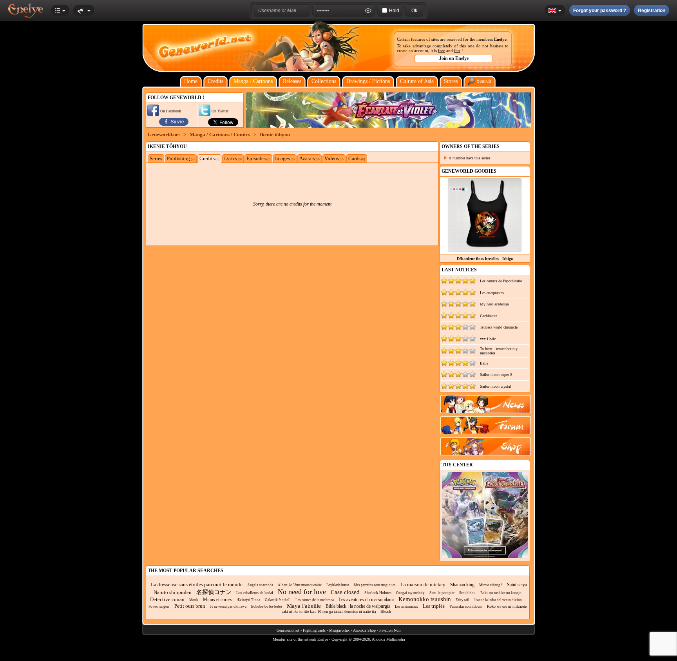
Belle (484, 363)
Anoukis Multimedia (388, 639)
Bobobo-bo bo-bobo (266, 607)
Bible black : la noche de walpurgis (358, 606)
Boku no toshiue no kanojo (500, 593)
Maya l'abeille (304, 606)
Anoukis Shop (364, 630)
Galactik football (278, 600)
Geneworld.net (164, 134)
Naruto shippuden (173, 592)
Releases (292, 81)
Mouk (193, 600)
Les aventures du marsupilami (366, 599)
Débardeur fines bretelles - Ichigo (485, 258)
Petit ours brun (189, 606)
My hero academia (494, 304)
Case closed (345, 592)
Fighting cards (314, 630)
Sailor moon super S (496, 374)
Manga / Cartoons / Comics (220, 134)
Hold (394, 10)
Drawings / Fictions (368, 81)
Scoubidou (467, 593)
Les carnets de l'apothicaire (501, 281)
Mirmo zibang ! (490, 585)
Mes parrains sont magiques (375, 585)
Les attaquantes (492, 293)
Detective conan (167, 599)
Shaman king (462, 584)
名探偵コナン (214, 592)
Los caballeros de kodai (254, 593)
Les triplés (434, 606)
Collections (323, 81)
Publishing (181, 158)
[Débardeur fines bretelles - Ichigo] (484, 250)
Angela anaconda (260, 585)
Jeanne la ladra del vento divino (498, 600)
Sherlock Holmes (377, 593)
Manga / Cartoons (253, 81)
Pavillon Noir (390, 630)
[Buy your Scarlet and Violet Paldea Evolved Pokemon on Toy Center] (485, 556)
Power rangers (159, 607)
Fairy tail (462, 600)
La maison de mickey (422, 584)
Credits (215, 81)
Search (483, 81)
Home (190, 81)
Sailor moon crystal (495, 386)
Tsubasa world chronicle (499, 327)
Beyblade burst (337, 585)
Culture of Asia (417, 81)
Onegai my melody (410, 593)
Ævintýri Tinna (248, 600)
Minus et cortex (217, 599)
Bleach (385, 611)
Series (156, 158)
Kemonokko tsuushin (424, 599)
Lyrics (233, 158)
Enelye (500, 39)
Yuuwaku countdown (465, 606)
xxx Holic (488, 339)
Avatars (309, 158)
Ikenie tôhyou (275, 134)
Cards (356, 158)
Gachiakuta (488, 316)
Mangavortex (339, 630)
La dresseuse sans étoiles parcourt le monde (197, 584)
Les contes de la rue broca (314, 600)
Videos (334, 158)
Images (285, 158)
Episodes (258, 158)
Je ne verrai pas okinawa (228, 607)
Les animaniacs (406, 607)
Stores (451, 81)
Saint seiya (517, 584)
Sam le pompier (441, 593)
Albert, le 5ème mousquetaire (300, 585)
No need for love (302, 592)
